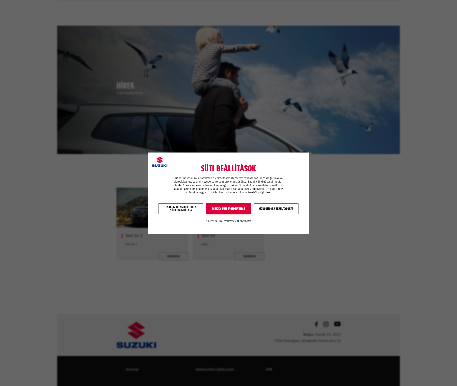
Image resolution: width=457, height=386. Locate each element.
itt (238, 221)
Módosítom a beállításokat (276, 209)
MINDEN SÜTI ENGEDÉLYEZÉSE (228, 209)
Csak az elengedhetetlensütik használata (181, 208)
